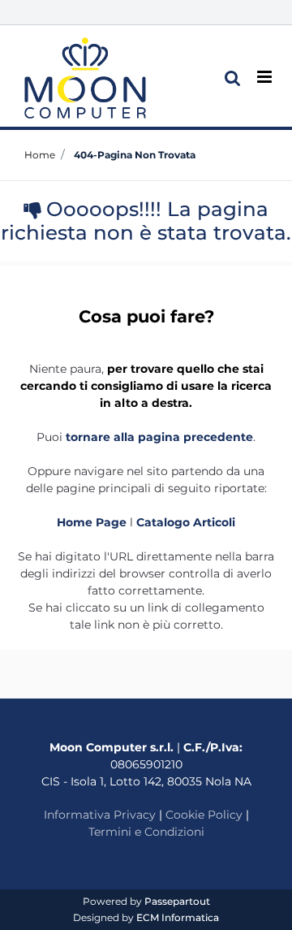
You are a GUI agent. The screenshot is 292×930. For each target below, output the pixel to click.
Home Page (93, 522)
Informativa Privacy (100, 814)
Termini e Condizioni (146, 831)
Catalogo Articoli (185, 522)
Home (39, 155)
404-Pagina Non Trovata (134, 155)
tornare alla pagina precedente (159, 437)
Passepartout (177, 901)
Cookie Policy (204, 814)
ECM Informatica (177, 917)
